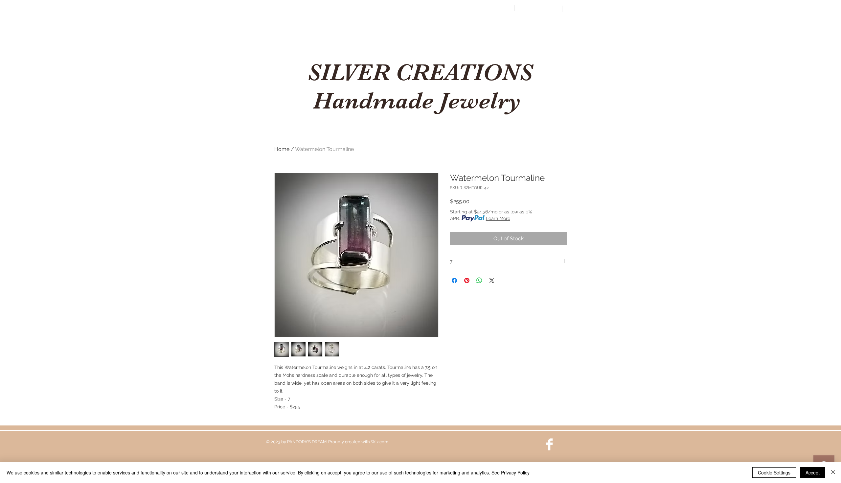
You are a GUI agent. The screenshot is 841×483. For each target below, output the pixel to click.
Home (281, 149)
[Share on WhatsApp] (479, 280)
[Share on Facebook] (454, 280)
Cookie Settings (774, 472)
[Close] (833, 472)
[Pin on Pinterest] (467, 280)
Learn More (498, 218)
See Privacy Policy (510, 472)
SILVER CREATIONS (420, 72)
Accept (813, 472)
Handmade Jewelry (420, 100)
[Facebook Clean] (549, 444)
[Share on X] (492, 280)
